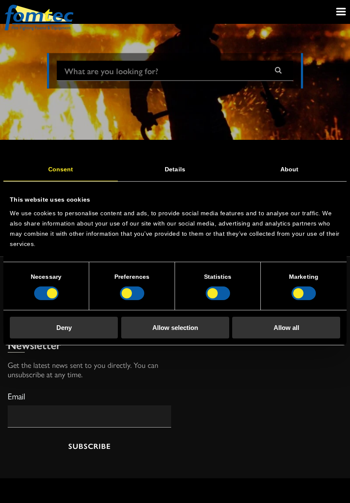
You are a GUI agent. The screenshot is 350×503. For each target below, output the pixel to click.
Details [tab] (175, 169)
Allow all (286, 327)
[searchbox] (160, 71)
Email (16, 396)
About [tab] (289, 169)
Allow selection (175, 327)
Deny (64, 327)
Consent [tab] (60, 169)
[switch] (132, 293)
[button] (278, 71)
